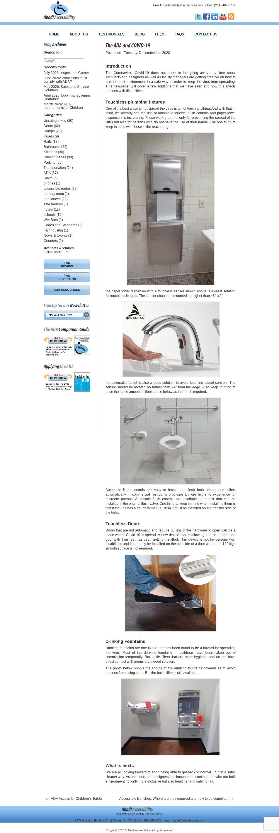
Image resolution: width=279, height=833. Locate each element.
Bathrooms (52, 147)
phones (49, 183)
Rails (48, 141)
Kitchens (50, 152)
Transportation (55, 167)
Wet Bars (51, 220)
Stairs (48, 178)
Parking (50, 162)
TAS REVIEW (67, 265)
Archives (66, 248)
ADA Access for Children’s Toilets (76, 798)
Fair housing (53, 230)
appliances (52, 199)
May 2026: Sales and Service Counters (66, 88)
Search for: (53, 52)
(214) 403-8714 (225, 5)
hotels (48, 209)
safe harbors (53, 204)
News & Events (55, 235)
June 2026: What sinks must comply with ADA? (65, 79)
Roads (49, 136)
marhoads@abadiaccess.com (183, 5)
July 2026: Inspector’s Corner (66, 73)
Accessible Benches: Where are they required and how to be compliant (173, 798)
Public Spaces (55, 157)
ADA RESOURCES (67, 290)
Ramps (49, 131)
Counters (51, 241)
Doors (48, 126)
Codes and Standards (60, 225)
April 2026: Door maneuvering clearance (67, 97)
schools (50, 214)
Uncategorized (55, 120)
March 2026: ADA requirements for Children (63, 105)
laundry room (54, 194)
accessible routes (57, 188)
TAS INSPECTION (67, 278)
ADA (47, 173)
